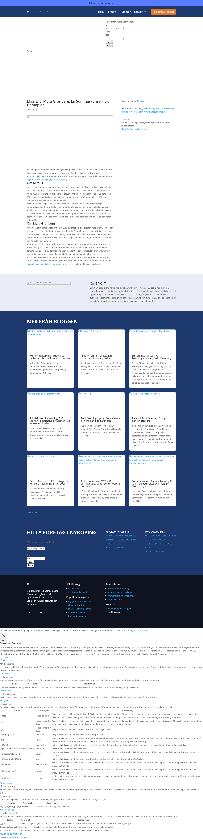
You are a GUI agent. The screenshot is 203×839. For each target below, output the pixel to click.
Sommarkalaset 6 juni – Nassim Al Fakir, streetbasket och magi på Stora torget (152, 483)
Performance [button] (6, 690)
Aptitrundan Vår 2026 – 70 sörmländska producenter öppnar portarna (101, 483)
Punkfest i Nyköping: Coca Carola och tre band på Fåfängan (100, 419)
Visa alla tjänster (115, 547)
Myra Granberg (136, 111)
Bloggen (126, 12)
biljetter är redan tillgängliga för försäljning (47, 179)
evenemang (149, 108)
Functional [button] (5, 673)
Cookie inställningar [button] (126, 630)
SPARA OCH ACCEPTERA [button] (11, 834)
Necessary (8, 660)
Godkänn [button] (143, 630)
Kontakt (138, 12)
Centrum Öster (159, 535)
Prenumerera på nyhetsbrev (121, 595)
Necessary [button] (5, 657)
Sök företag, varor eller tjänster (120, 21)
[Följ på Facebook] (35, 612)
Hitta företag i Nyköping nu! (134, 129)
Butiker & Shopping (77, 616)
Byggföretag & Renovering (80, 601)
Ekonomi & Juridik (76, 605)
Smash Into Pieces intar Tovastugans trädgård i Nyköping (151, 357)
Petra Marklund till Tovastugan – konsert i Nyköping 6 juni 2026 (49, 482)
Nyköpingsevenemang (154, 111)
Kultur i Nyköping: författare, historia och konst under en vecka (50, 357)
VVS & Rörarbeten (76, 612)
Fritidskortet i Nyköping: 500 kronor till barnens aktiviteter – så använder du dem (50, 421)
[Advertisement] (101, 72)
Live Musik (169, 108)
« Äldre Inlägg (33, 512)
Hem (101, 12)
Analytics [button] (4, 700)
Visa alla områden (154, 551)
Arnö (148, 535)
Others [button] (3, 792)
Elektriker (115, 539)
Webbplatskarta (115, 599)
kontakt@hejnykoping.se (118, 608)
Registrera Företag (163, 11)
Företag (111, 12)
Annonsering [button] (6, 783)
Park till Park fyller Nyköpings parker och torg (149, 419)
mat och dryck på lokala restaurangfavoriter (47, 264)
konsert (159, 108)
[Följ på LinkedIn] (41, 612)
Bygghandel (124, 535)
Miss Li (124, 111)
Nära (108, 31)
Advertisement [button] (7, 809)
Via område (73, 588)
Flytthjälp (126, 539)
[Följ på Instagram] (29, 612)
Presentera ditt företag (118, 588)
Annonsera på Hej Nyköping (121, 592)
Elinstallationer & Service (79, 608)
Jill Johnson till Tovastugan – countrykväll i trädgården (97, 357)
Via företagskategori (77, 592)
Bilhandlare (112, 535)
